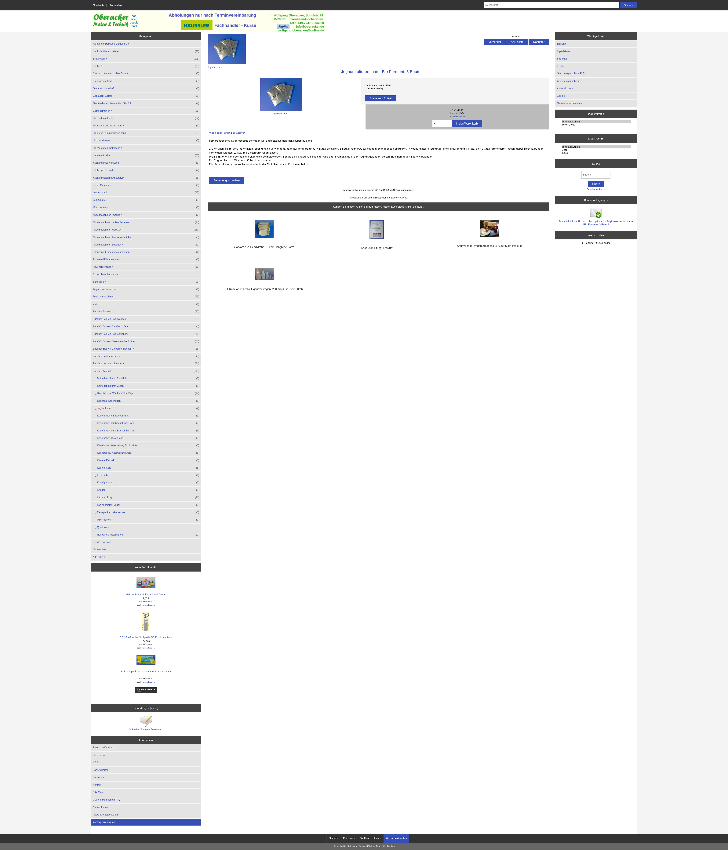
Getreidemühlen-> (146, 110)
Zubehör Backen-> (146, 311)
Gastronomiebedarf (146, 88)
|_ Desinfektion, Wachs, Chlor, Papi (146, 393)
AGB (95, 762)
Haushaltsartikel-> (146, 118)
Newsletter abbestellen (105, 814)
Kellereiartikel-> (146, 155)
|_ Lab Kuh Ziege (146, 497)
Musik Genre (596, 138)
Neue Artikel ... (101, 549)
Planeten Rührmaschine (146, 259)
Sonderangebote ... (103, 542)
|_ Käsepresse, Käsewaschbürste (146, 452)
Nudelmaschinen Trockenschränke (146, 237)
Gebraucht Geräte (146, 95)
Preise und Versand (103, 747)
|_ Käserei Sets (146, 467)
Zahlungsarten (100, 769)
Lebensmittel (146, 192)
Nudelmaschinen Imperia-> (146, 214)
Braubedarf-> (146, 58)
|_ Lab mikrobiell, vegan (146, 504)
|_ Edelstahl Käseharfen (146, 400)
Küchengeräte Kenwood (146, 162)
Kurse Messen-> (146, 185)
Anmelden (116, 5)
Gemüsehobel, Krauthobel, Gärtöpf (146, 103)
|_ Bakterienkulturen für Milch (146, 378)
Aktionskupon (100, 807)
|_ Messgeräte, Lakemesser (146, 512)
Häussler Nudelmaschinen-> (146, 125)
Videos (146, 304)
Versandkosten (148, 605)
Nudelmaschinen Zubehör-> (146, 244)
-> (146, 371)
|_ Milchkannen (146, 519)
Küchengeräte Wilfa (146, 170)
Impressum (99, 777)
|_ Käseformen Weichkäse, (146, 438)
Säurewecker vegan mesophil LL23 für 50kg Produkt (489, 245)
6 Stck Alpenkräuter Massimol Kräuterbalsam (146, 671)
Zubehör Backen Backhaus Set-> (146, 326)
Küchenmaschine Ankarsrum (146, 177)
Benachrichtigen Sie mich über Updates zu (596, 223)
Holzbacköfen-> (146, 140)
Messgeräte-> (146, 207)
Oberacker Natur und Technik (362, 846)
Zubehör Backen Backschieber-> (146, 333)
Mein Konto (349, 838)
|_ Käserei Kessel (146, 460)
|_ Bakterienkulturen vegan (146, 385)
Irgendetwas (563, 51)
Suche (596, 163)
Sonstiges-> (146, 281)
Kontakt (97, 784)
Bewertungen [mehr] (146, 708)
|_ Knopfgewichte (146, 482)
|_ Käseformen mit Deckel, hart (146, 415)
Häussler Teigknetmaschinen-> (146, 133)
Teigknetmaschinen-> (146, 296)
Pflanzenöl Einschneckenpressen (146, 252)
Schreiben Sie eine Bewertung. (146, 729)
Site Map (98, 792)
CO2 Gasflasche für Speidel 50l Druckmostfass (146, 637)
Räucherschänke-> (146, 266)
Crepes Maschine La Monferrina (146, 73)
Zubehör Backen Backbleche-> (146, 319)
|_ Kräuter (146, 490)
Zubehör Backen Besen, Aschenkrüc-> (146, 341)
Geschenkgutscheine (568, 81)
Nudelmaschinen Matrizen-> (146, 229)
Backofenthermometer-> (146, 51)
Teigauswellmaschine (146, 289)
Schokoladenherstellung (106, 274)
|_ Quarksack (101, 527)
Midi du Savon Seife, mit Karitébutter (146, 594)
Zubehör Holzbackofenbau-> (146, 363)
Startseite (98, 5)
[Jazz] (596, 149)
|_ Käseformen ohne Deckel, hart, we (146, 430)
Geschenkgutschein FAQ (106, 799)
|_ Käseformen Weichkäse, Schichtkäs (146, 445)
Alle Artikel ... (100, 557)
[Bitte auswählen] (596, 121)
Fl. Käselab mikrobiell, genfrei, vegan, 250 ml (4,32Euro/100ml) (264, 289)
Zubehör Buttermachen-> (146, 356)
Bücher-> (146, 66)
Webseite (402, 197)
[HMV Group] (596, 124)
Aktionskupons (565, 88)
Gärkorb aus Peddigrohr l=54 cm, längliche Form (264, 247)
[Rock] (596, 152)
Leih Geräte (146, 199)
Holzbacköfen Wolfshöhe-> (146, 148)
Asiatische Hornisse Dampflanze (111, 43)
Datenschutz (100, 755)
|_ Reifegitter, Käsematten (146, 534)
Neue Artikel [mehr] (145, 567)
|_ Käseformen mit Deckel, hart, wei (146, 423)
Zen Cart (391, 846)
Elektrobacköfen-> (146, 81)
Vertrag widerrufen (104, 822)
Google (561, 95)
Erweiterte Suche (596, 189)
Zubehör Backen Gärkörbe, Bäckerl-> (146, 348)
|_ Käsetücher (146, 475)
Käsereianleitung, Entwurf (376, 247)
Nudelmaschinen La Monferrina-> (146, 222)
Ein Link (561, 43)
